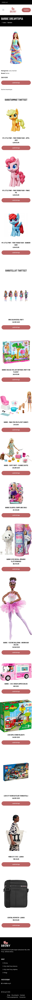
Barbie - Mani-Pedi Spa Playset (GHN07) (16, 422)
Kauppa (26, 10)
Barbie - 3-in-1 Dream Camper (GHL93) (16, 684)
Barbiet (10, 22)
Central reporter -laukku (16, 918)
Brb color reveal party (16, 320)
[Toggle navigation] (3, 9)
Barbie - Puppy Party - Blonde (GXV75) (16, 465)
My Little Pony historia (10, 966)
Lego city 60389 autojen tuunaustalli (16, 796)
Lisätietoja (16, 82)
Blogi (5, 972)
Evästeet (22, 995)
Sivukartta (22, 997)
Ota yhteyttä (15, 995)
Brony (6, 963)
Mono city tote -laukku (16, 857)
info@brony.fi (5, 2)
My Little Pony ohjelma (10, 969)
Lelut (4, 22)
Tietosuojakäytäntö (12, 997)
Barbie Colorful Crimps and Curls (16, 507)
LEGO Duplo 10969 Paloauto (16, 735)
